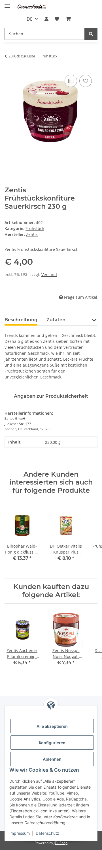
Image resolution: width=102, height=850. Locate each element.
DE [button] (30, 19)
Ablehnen (52, 759)
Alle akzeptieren (52, 726)
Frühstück (35, 228)
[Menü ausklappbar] (7, 3)
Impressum (19, 833)
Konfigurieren (52, 742)
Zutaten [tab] (55, 319)
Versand (49, 274)
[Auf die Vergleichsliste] (71, 81)
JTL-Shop (60, 842)
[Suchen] (90, 34)
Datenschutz (47, 833)
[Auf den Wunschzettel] (85, 81)
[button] (46, 19)
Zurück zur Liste (21, 56)
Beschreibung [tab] (21, 319)
